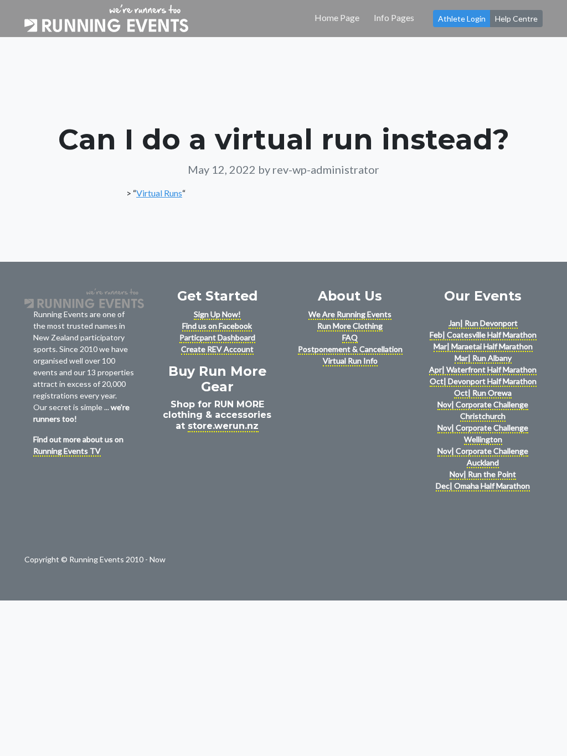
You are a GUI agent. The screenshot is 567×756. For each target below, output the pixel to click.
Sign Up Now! (217, 314)
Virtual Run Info (350, 360)
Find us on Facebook (217, 325)
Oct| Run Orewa (483, 392)
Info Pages (394, 17)
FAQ (350, 337)
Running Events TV (67, 450)
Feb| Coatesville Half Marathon (483, 334)
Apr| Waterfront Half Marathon (483, 369)
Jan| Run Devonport (483, 323)
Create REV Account (217, 349)
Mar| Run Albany (483, 358)
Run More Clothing (350, 325)
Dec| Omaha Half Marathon (483, 485)
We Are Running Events (349, 314)
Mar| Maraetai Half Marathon (483, 346)
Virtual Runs (159, 193)
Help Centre (516, 18)
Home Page (337, 17)
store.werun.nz (223, 426)
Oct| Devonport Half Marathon (483, 381)
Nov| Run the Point (483, 474)
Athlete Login (462, 18)
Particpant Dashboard (217, 337)
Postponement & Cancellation (350, 349)
